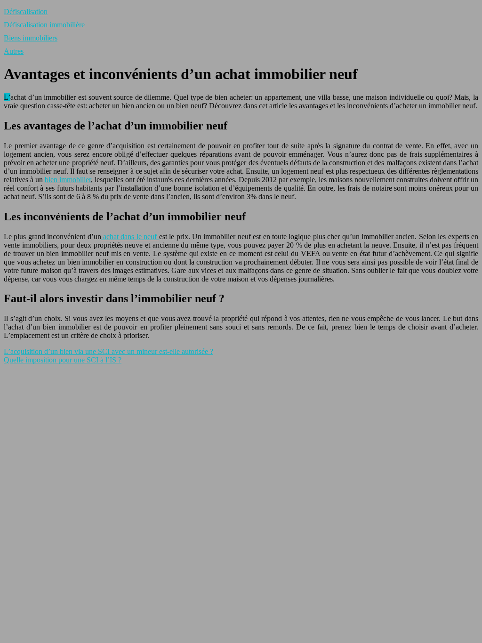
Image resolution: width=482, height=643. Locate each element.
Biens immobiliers (30, 38)
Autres (14, 51)
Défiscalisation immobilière (44, 25)
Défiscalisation (26, 12)
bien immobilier (68, 180)
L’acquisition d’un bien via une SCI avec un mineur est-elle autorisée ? (108, 351)
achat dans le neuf (130, 237)
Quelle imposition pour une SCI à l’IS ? (62, 360)
